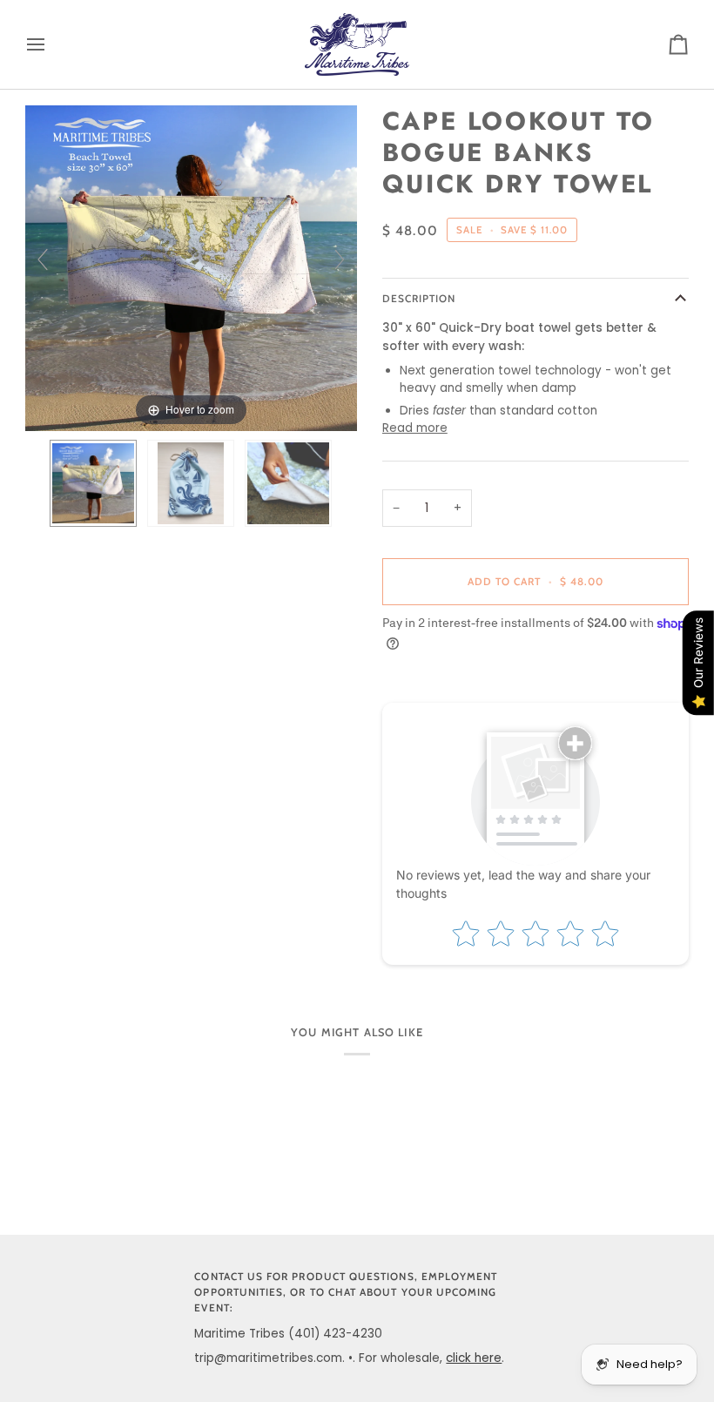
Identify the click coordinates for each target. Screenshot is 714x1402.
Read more (415, 428)
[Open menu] (51, 44)
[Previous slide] (42, 259)
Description (419, 299)
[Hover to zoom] (191, 267)
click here (474, 1358)
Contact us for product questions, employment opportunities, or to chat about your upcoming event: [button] (345, 1292)
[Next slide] (339, 259)
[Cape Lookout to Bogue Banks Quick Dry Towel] (93, 483)
